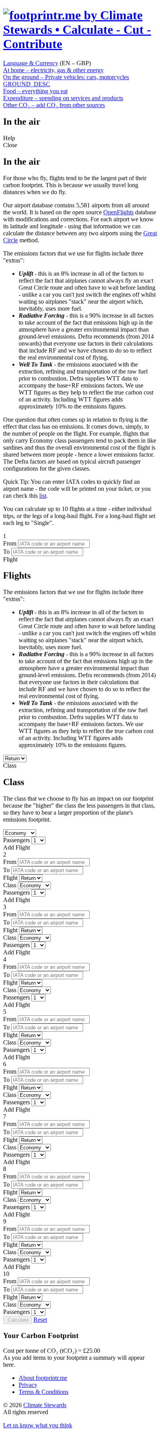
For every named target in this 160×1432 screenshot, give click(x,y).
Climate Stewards (44, 1405)
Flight (79, 652)
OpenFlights (118, 212)
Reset (40, 1319)
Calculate (17, 1320)
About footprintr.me (43, 1378)
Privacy (28, 1385)
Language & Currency (30, 63)
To (6, 551)
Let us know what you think (37, 1425)
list (42, 495)
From (9, 543)
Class (79, 792)
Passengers (16, 840)
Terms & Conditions (43, 1392)
